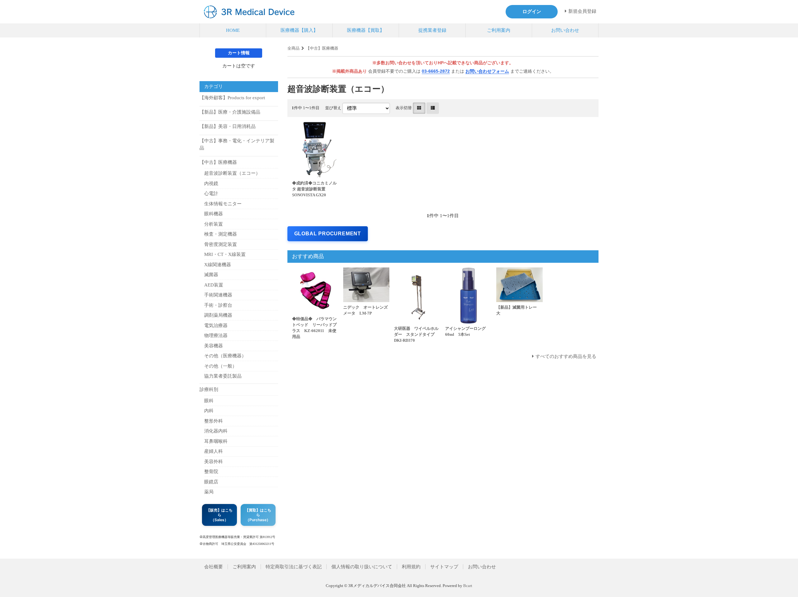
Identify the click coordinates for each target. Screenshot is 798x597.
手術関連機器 (218, 294)
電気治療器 (216, 325)
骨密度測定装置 (220, 244)
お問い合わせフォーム (487, 71)
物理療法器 (216, 335)
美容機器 (213, 345)
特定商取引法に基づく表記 (294, 566)
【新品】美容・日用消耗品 (228, 126)
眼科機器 (213, 213)
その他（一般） (220, 366)
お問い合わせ (565, 30)
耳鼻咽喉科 (216, 441)
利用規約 (411, 566)
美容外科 (213, 461)
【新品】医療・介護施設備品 (230, 112)
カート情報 (239, 53)
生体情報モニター (223, 203)
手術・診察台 (218, 305)
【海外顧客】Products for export (232, 97)
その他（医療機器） (225, 355)
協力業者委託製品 (223, 376)
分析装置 (213, 224)
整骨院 (211, 471)
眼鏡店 (211, 481)
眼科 (209, 400)
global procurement (327, 233)
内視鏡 (211, 183)
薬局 (209, 491)
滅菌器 (211, 274)
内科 (209, 410)
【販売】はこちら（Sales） (219, 515)
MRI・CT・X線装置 (225, 254)
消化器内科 (216, 430)
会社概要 (213, 566)
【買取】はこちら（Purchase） (258, 515)
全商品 (293, 48)
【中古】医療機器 (322, 48)
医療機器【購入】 (299, 30)
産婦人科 (213, 451)
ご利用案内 (498, 30)
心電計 (211, 193)
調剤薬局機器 (218, 315)
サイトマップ (444, 566)
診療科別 (209, 389)
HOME (233, 30)
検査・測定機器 (220, 234)
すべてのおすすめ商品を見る (566, 356)
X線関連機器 (217, 264)
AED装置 (213, 284)
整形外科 (213, 420)
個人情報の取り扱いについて (361, 566)
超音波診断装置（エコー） (232, 173)
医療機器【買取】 (365, 30)
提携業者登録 (432, 30)
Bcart (467, 586)
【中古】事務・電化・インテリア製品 (237, 144)
